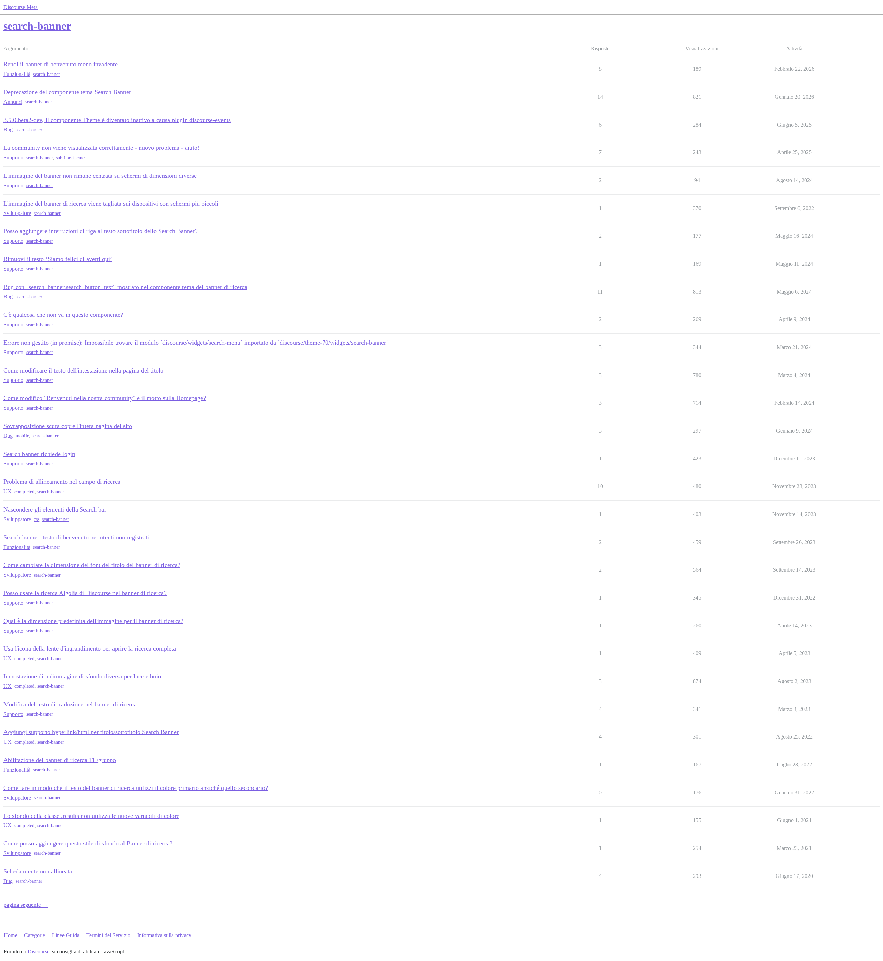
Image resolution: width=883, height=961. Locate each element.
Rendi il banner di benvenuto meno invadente (60, 64)
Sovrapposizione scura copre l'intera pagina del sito (67, 426)
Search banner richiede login (39, 453)
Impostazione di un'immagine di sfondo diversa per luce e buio (82, 676)
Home (10, 935)
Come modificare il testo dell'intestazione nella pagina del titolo (83, 370)
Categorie (34, 935)
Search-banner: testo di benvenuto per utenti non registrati (76, 537)
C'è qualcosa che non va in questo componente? (63, 314)
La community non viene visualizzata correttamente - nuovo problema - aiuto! (101, 147)
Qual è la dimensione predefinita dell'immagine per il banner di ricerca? (93, 620)
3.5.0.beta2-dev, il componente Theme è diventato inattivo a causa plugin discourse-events (117, 120)
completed (24, 491)
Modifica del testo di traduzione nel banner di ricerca (70, 704)
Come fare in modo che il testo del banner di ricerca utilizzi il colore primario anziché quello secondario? (135, 787)
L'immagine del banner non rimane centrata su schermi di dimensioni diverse (100, 175)
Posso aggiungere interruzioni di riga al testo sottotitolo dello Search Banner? (100, 231)
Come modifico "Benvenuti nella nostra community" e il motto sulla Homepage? (104, 398)
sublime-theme (70, 157)
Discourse (38, 951)
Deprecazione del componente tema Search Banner (67, 92)
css (36, 519)
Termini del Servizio (108, 935)
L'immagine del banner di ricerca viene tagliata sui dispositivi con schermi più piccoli (110, 203)
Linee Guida (65, 935)
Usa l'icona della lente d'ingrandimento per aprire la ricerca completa (89, 648)
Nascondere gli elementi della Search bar (54, 509)
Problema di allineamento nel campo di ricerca (61, 481)
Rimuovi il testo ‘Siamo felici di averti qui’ (57, 259)
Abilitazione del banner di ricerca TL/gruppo (59, 759)
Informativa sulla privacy (164, 935)
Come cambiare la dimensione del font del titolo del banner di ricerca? (91, 565)
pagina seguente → (25, 905)
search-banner (46, 74)
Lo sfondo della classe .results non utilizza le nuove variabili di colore (91, 815)
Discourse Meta (20, 7)
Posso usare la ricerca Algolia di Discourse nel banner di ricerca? (85, 593)
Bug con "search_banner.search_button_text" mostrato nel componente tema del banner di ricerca (125, 287)
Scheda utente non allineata (37, 871)
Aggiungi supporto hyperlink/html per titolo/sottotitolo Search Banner (91, 732)
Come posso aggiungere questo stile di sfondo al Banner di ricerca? (87, 843)
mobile (22, 435)
